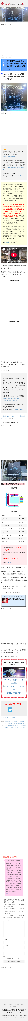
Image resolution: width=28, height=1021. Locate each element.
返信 (7, 893)
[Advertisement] (14, 39)
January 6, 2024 (17, 176)
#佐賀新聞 (17, 167)
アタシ (22, 1004)
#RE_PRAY (20, 398)
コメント (6, 920)
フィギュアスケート (7, 717)
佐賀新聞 (6, 242)
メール (6, 945)
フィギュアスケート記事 (14, 1004)
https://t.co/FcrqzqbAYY (10, 398)
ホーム (5, 1004)
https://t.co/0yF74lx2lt (9, 156)
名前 (5, 939)
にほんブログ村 (14, 693)
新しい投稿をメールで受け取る (11, 958)
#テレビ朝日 (13, 400)
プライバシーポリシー (17, 1006)
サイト (5, 951)
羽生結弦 (14, 717)
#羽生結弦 (11, 167)
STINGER (22, 1017)
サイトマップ (8, 1006)
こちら (9, 562)
